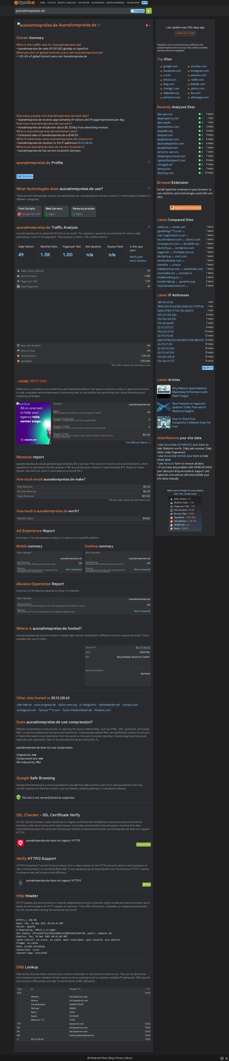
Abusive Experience (40, 584)
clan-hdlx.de (24, 705)
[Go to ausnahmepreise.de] (98, 25)
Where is (49, 628)
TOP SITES (51, 3)
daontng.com (165, 173)
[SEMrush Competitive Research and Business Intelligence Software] (31, 381)
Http (27, 896)
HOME (42, 3)
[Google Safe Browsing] (18, 797)
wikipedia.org (171, 93)
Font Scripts (27, 208)
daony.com (164, 169)
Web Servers (54, 208)
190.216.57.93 (165, 331)
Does (54, 722)
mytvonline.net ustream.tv (174, 273)
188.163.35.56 (165, 302)
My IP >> (208, 367)
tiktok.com (169, 80)
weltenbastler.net (109, 705)
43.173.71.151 (165, 344)
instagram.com (200, 71)
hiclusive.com (103, 710)
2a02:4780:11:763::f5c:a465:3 (175, 310)
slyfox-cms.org (67, 705)
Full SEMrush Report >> (138, 442)
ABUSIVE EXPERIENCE (115, 3)
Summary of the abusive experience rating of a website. (48, 590)
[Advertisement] (83, 87)
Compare (139, 10)
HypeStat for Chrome (188, 208)
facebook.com (172, 71)
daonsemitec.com (168, 127)
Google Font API (31, 214)
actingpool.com (26, 710)
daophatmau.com (168, 139)
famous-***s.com (49, 710)
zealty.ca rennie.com (171, 227)
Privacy (120, 1057)
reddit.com (197, 80)
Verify (36, 858)
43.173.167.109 (165, 352)
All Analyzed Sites (97, 1057)
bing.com (168, 84)
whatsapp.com (200, 97)
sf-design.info (87, 705)
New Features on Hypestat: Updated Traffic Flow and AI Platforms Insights (189, 407)
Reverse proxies (84, 208)
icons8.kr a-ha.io (169, 265)
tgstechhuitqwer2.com (171, 160)
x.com (167, 75)
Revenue (30, 457)
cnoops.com (130, 705)
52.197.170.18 (165, 336)
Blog (111, 1057)
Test (148, 884)
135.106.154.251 (166, 319)
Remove (169, 463)
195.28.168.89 (165, 323)
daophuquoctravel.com (171, 156)
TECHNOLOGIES (133, 3)
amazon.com (198, 75)
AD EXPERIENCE (97, 3)
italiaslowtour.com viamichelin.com (180, 269)
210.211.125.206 (167, 315)
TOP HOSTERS (83, 3)
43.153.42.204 (166, 348)
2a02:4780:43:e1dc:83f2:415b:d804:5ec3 (182, 340)
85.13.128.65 (85, 143)
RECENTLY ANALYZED (67, 3)
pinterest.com (171, 97)
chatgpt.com (171, 88)
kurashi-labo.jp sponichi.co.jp (176, 281)
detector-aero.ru (167, 152)
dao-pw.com (165, 114)
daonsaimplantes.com (170, 143)
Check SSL (143, 844)
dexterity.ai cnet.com (172, 256)
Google (35, 778)
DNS (27, 967)
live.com (196, 93)
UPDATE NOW (185, 33)
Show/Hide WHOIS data (178, 456)
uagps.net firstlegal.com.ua (175, 252)
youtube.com (199, 66)
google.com (170, 66)
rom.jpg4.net (165, 164)
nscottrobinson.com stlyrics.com (178, 239)
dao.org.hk (163, 122)
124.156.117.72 (165, 361)
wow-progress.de (45, 705)
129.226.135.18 (165, 357)
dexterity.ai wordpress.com (175, 248)
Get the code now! (185, 494)
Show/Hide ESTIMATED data (181, 445)
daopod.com (165, 135)
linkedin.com (198, 84)
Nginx (52, 214)
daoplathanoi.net (167, 148)
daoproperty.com (168, 118)
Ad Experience (35, 531)
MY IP (144, 3)
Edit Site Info (25, 176)
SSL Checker (48, 815)
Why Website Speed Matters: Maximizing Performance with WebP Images (190, 392)
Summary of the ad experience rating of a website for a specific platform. (58, 537)
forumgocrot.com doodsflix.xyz (178, 244)
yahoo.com (198, 88)
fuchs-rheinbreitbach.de (77, 710)
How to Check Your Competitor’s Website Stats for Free (191, 422)
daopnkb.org (165, 131)
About (129, 1057)
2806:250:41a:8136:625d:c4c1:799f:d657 (182, 306)
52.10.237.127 (165, 327)
